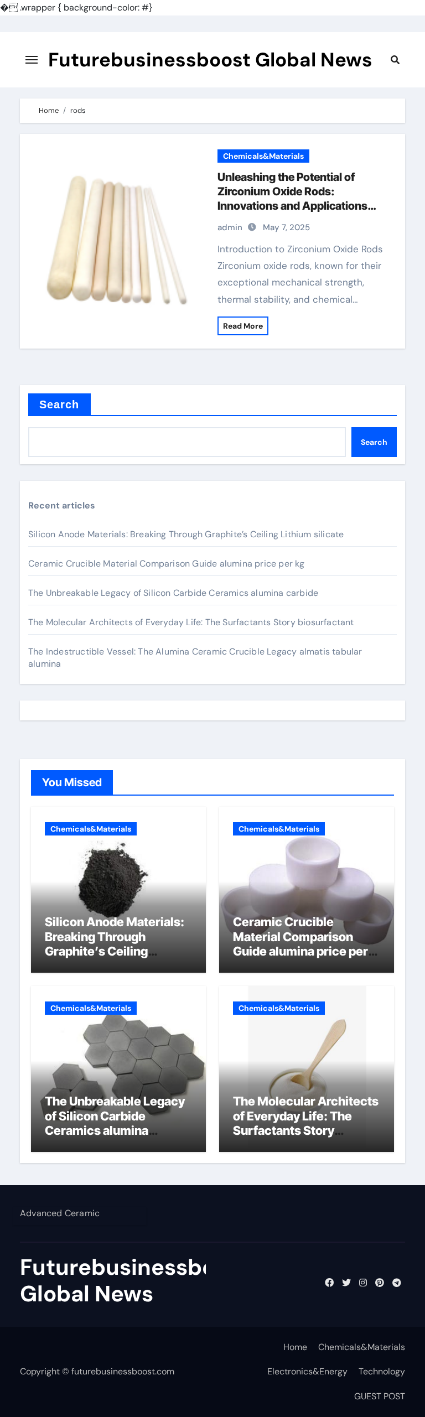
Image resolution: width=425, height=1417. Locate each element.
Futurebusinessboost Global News (210, 59)
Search (59, 404)
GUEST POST (379, 1396)
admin (229, 227)
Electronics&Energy (307, 1371)
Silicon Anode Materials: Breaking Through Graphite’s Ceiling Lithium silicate (186, 534)
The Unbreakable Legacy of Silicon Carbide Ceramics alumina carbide (173, 593)
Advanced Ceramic (60, 1213)
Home (295, 1347)
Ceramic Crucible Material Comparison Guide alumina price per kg (166, 563)
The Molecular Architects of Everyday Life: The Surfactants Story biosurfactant (191, 622)
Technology (382, 1371)
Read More (243, 326)
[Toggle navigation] (31, 60)
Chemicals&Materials (263, 156)
